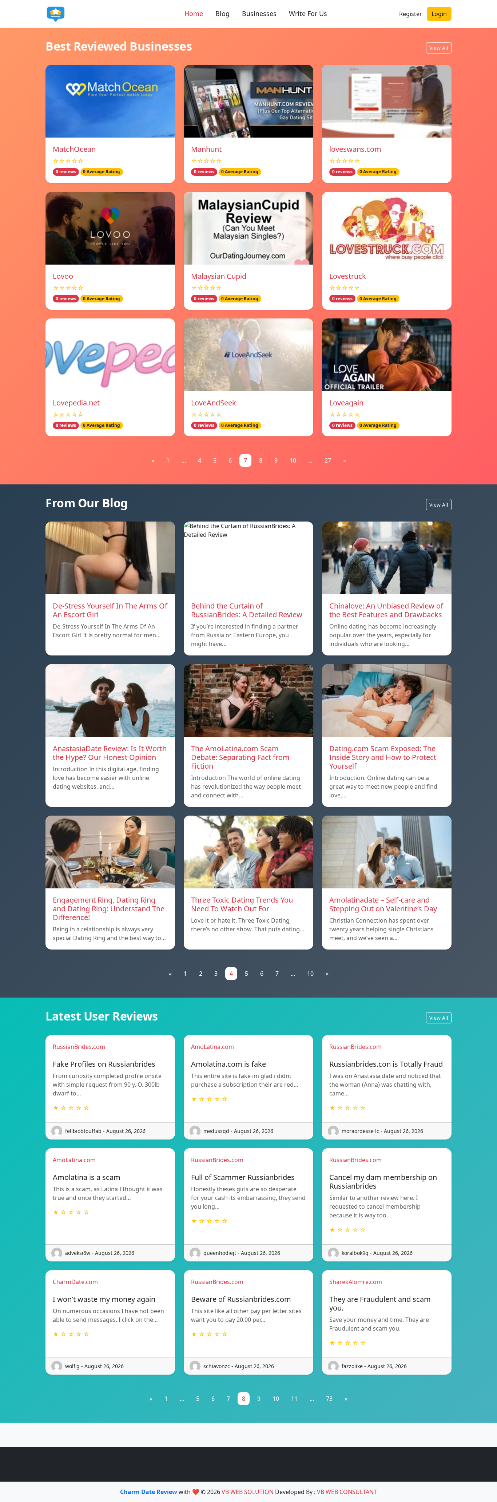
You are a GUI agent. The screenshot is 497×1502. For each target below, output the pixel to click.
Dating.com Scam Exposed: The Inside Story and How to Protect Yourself (382, 757)
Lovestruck (347, 276)
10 (293, 460)
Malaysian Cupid (218, 276)
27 (328, 460)
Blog (222, 13)
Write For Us (308, 13)
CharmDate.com (75, 1282)
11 (294, 1399)
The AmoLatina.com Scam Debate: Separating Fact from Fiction (240, 757)
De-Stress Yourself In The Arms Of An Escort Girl (110, 610)
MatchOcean (74, 149)
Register (410, 14)
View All (438, 47)
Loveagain (346, 403)
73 (329, 1399)
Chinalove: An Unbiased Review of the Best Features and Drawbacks (386, 610)
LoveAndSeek (213, 403)
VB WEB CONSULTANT (347, 1492)
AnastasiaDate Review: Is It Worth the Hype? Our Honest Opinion (110, 753)
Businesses (259, 13)
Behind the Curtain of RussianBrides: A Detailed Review (246, 610)
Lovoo (63, 276)
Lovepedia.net (76, 403)
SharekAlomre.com (355, 1282)
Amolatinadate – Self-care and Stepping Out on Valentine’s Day (383, 904)
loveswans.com (355, 149)
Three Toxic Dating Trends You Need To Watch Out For (242, 904)
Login (439, 14)
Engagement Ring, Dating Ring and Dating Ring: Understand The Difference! (108, 908)
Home (193, 13)
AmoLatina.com (212, 1047)
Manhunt (206, 149)
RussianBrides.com (79, 1047)
